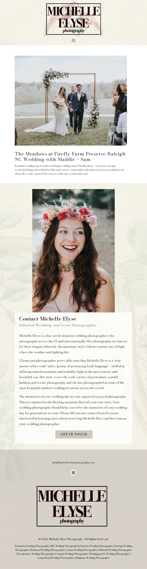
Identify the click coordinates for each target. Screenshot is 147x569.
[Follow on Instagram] (73, 473)
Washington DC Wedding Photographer (110, 554)
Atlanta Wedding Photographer (82, 550)
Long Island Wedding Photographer (56, 558)
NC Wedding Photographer (65, 546)
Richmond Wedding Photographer (48, 550)
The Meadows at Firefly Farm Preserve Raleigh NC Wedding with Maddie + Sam (70, 156)
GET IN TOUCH (74, 434)
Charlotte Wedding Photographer (96, 546)
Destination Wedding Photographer (32, 546)
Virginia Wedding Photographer (72, 554)
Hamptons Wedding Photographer (93, 558)
